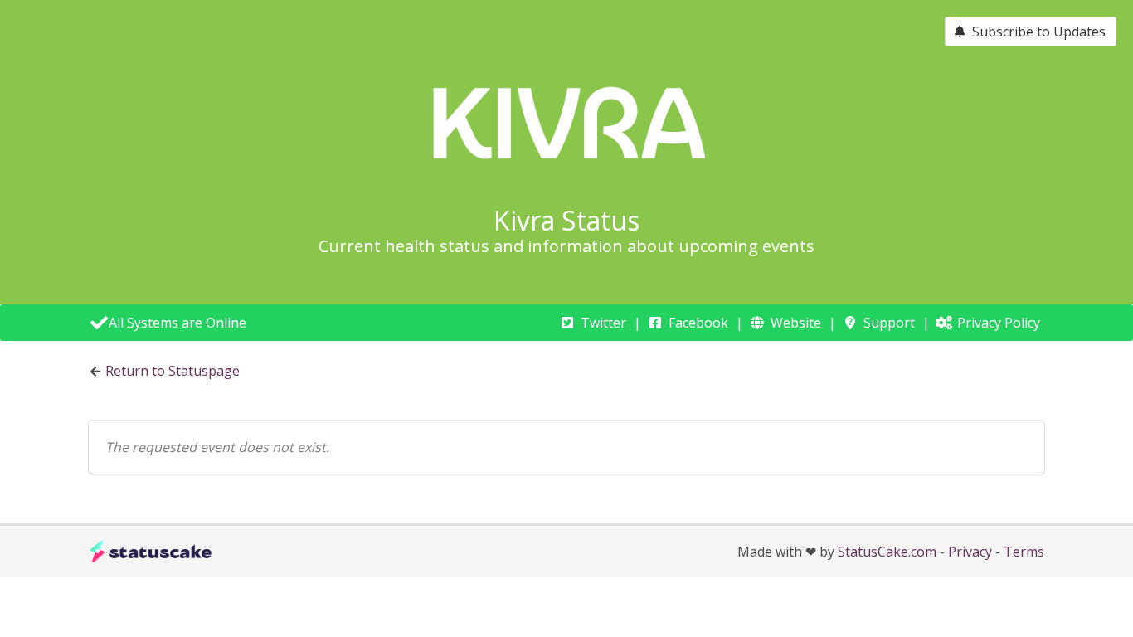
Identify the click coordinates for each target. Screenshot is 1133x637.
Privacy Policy (998, 323)
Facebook (698, 323)
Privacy (970, 551)
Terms (1024, 551)
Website (796, 323)
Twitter (603, 323)
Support (889, 323)
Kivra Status (566, 220)
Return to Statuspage (172, 371)
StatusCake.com (887, 551)
